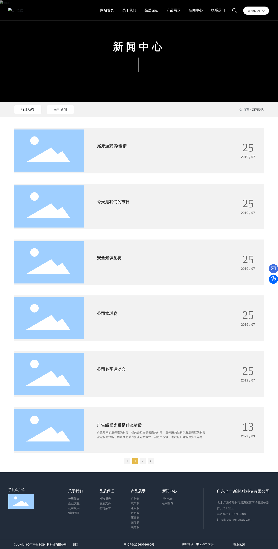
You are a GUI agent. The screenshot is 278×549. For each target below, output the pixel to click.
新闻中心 (139, 46)
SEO (75, 544)
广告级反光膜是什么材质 (119, 425)
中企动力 (202, 544)
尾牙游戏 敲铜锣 (112, 146)
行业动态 (27, 109)
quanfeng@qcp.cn (239, 519)
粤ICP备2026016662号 (139, 544)
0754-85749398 (235, 514)
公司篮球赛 (107, 313)
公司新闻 (60, 109)
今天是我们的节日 (113, 202)
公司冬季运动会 (111, 369)
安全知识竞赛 (109, 257)
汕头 (211, 544)
